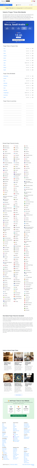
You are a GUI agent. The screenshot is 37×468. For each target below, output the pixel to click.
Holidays (14, 435)
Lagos (5, 62)
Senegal (26, 205)
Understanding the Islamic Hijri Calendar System (8, 384)
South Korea (27, 230)
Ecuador (5, 272)
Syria (25, 248)
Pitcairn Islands (27, 162)
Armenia (5, 166)
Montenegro (17, 264)
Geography (4, 440)
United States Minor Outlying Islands (28, 289)
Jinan (4, 80)
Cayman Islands (6, 227)
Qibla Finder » (19, 41)
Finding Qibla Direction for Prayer (28, 363)
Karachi (5, 60)
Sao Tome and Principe (29, 201)
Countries (3, 434)
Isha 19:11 (27, 90)
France (5, 295)
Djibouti (5, 267)
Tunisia (26, 266)
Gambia (5, 305)
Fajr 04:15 (27, 50)
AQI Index (25, 449)
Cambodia (5, 222)
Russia (26, 175)
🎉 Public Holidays (16, 441)
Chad (5, 232)
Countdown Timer (16, 454)
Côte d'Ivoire (6, 251)
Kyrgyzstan (16, 214)
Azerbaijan (5, 173)
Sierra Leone (27, 211)
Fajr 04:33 (27, 53)
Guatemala (16, 162)
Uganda (26, 279)
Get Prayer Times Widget (18, 415)
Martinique (16, 247)
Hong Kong (16, 178)
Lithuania (16, 229)
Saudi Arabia (27, 203)
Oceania (3, 429)
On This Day (15, 434)
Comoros (5, 243)
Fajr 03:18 (27, 85)
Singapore (26, 213)
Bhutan (5, 192)
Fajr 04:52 (27, 97)
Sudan (26, 237)
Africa (3, 423)
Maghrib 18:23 (27, 92)
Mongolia (16, 262)
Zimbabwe (26, 310)
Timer (14, 427)
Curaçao (5, 256)
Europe (3, 426)
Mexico (16, 255)
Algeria (5, 151)
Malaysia (16, 238)
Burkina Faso (6, 216)
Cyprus (5, 258)
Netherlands (16, 279)
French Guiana (6, 297)
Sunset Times (4, 449)
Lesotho (16, 221)
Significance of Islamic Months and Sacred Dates (18, 384)
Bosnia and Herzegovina (6, 200)
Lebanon (16, 219)
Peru (25, 159)
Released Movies (26, 438)
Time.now (2, 1)
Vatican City (27, 297)
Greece (16, 153)
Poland (26, 164)
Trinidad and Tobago (28, 264)
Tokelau (26, 261)
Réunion (26, 172)
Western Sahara (27, 304)
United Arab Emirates (28, 282)
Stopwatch (14, 426)
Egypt (5, 274)
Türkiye (26, 268)
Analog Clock (15, 449)
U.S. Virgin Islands (28, 277)
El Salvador (6, 276)
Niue (15, 290)
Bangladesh (6, 179)
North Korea (16, 294)
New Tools (25, 458)
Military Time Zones (16, 430)
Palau (26, 149)
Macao (16, 233)
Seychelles (26, 209)
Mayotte (16, 253)
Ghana (16, 149)
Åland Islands (6, 147)
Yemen (26, 306)
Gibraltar (16, 151)
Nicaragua (16, 285)
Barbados (5, 181)
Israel (15, 195)
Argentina (5, 164)
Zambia (26, 308)
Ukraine (26, 281)
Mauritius (16, 251)
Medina (5, 67)
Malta (15, 244)
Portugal (26, 166)
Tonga (26, 263)
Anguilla (5, 159)
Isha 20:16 (27, 65)
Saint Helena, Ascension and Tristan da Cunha (28, 182)
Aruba (5, 168)
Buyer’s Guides (26, 454)
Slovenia (26, 219)
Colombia (5, 241)
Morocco (16, 268)
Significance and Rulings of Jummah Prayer (18, 363)
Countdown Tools (26, 427)
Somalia (26, 223)
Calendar (14, 433)
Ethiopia (5, 286)
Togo (25, 259)
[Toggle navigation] (35, 1)
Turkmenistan (27, 270)
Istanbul (5, 55)
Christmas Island (7, 238)
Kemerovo (5, 85)
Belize (5, 187)
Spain (26, 233)
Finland (5, 293)
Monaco (16, 261)
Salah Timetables (4, 455)
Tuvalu (26, 275)
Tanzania (26, 253)
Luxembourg (17, 231)
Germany (16, 147)
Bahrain (5, 177)
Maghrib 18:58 (27, 62)
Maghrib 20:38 (27, 78)
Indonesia (16, 186)
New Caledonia (17, 281)
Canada (5, 225)
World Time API (27, 464)
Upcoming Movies (26, 437)
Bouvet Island (6, 204)
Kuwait (16, 212)
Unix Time (25, 433)
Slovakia (26, 217)
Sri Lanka (26, 235)
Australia (5, 170)
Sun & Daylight (4, 439)
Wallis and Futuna (28, 302)
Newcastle (5, 90)
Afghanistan (6, 145)
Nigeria (16, 289)
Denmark (5, 265)
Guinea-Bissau (17, 168)
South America (4, 428)
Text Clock (14, 452)
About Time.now (26, 460)
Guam (15, 160)
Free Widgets (15, 448)
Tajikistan (26, 251)
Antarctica (5, 160)
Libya (15, 225)
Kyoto (5, 87)
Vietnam (26, 300)
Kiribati (16, 210)
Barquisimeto (6, 76)
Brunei (5, 212)
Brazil (5, 206)
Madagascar (16, 234)
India (15, 184)
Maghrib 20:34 (27, 83)
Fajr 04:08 (27, 69)
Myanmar (16, 272)
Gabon (5, 303)
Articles (25, 452)
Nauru (15, 276)
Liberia (16, 223)
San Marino (27, 200)
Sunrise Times (4, 448)
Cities (3, 435)
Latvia (15, 218)
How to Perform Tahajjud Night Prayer (28, 384)
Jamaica (16, 199)
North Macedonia (17, 296)
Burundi (5, 218)
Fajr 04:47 (27, 60)
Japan (15, 201)
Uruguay (26, 291)
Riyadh (5, 69)
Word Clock (15, 453)
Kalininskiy (5, 83)
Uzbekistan (27, 293)
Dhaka (5, 50)
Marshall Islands (17, 246)
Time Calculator (26, 423)
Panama (26, 153)
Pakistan (26, 147)
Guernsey (16, 164)
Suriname (26, 239)
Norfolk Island (17, 292)
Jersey (15, 203)
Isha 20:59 (27, 48)
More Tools (25, 459)
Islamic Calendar (16, 436)
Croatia (5, 253)
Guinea (16, 166)
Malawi (16, 236)
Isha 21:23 (27, 55)
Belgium (5, 185)
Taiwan (26, 250)
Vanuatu (26, 295)
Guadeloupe (16, 159)
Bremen (5, 78)
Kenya (15, 208)
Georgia (16, 145)
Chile (4, 234)
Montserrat (16, 266)
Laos (15, 216)
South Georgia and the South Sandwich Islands (28, 228)
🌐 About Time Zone (16, 440)
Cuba (5, 255)
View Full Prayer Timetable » (18, 39)
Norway (16, 301)
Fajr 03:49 (27, 87)
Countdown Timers (27, 426)
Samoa (26, 198)
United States (27, 286)
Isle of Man (16, 193)
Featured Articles (26, 453)
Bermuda (5, 190)
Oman (26, 145)
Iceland (16, 182)
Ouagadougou (6, 92)
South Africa (27, 225)
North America (4, 427)
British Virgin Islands (7, 210)
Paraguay (26, 157)
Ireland (16, 191)
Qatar (26, 170)
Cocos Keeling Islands (7, 240)
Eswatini (5, 284)
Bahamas (5, 175)
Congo (5, 245)
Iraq (15, 190)
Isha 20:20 (27, 67)
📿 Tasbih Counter (5, 458)
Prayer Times (4, 442)
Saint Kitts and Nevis (28, 185)
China (5, 236)
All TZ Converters (26, 431)
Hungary (16, 180)
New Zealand (17, 283)
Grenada (16, 157)
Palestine (26, 151)
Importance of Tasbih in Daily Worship (7, 363)
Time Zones (4, 441)
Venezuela (26, 298)
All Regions (4, 433)
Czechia (5, 260)
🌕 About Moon (4, 453)
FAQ (23, 464)
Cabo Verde (6, 220)
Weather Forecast (26, 448)
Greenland (16, 155)
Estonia (5, 282)
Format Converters (27, 432)
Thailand (26, 255)
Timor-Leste (27, 257)
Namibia (16, 274)
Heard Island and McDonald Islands (17, 174)
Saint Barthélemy (28, 179)
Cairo (4, 48)
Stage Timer (15, 429)
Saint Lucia (26, 187)
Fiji (4, 291)
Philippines (26, 160)
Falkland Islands (6, 287)
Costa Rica (5, 249)
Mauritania (16, 249)
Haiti (15, 172)
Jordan (16, 204)
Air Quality (3, 446)
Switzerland (27, 246)
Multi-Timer (15, 428)
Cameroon (5, 223)
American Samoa (7, 153)
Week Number (15, 437)
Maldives (16, 240)
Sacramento (6, 95)
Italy (15, 197)
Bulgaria (5, 214)
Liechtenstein (17, 227)
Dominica (5, 269)
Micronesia (16, 257)
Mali (15, 242)
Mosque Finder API (5, 459)
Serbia (26, 207)
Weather (3, 445)
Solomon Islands (27, 221)
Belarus (5, 183)
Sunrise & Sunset (15, 457)
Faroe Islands (6, 289)
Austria (5, 172)
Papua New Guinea (28, 155)
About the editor (26, 455)
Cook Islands (6, 247)
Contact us (25, 461)
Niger (15, 287)
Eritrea (5, 280)
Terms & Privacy (26, 462)
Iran (15, 188)
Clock (14, 423)
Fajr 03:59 (27, 80)
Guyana (16, 170)
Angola (5, 157)
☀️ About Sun (4, 452)
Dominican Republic (7, 271)
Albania (5, 149)
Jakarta (5, 58)
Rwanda (26, 177)
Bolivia (5, 194)
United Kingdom (27, 284)
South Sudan (27, 232)
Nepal (15, 277)
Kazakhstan (16, 206)
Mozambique (17, 270)
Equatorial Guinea (7, 278)
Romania (26, 173)
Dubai (5, 53)
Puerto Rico (27, 168)
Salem (5, 97)
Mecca (5, 65)
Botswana (5, 202)
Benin (5, 188)
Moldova (16, 259)
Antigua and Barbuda (7, 162)
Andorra (5, 155)
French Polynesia (7, 299)
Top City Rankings (5, 436)
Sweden (26, 244)
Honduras (16, 176)
